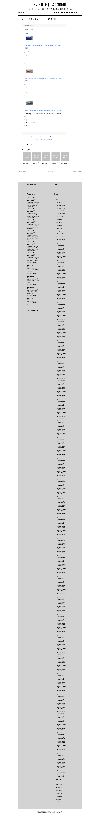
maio (58, 225)
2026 (57, 199)
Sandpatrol (43, 812)
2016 (57, 802)
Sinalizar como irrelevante (33, 58)
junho (58, 222)
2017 (57, 799)
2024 (57, 779)
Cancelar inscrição (44, 137)
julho (58, 219)
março (59, 231)
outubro (59, 211)
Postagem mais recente (23, 171)
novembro (59, 208)
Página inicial (21, 12)
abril (58, 228)
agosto (59, 216)
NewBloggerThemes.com (57, 812)
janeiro (59, 236)
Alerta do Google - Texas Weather (39, 19)
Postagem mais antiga (77, 171)
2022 (57, 784)
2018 (57, 796)
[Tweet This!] (27, 144)
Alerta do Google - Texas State (26, 162)
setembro (59, 214)
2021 (57, 787)
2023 (57, 782)
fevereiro (59, 234)
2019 (57, 793)
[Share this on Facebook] (25, 144)
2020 (57, 790)
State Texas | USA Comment (50, 4)
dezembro (59, 205)
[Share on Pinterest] (31, 144)
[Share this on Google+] (29, 144)
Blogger (36, 310)
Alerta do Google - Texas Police (36, 162)
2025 (57, 202)
